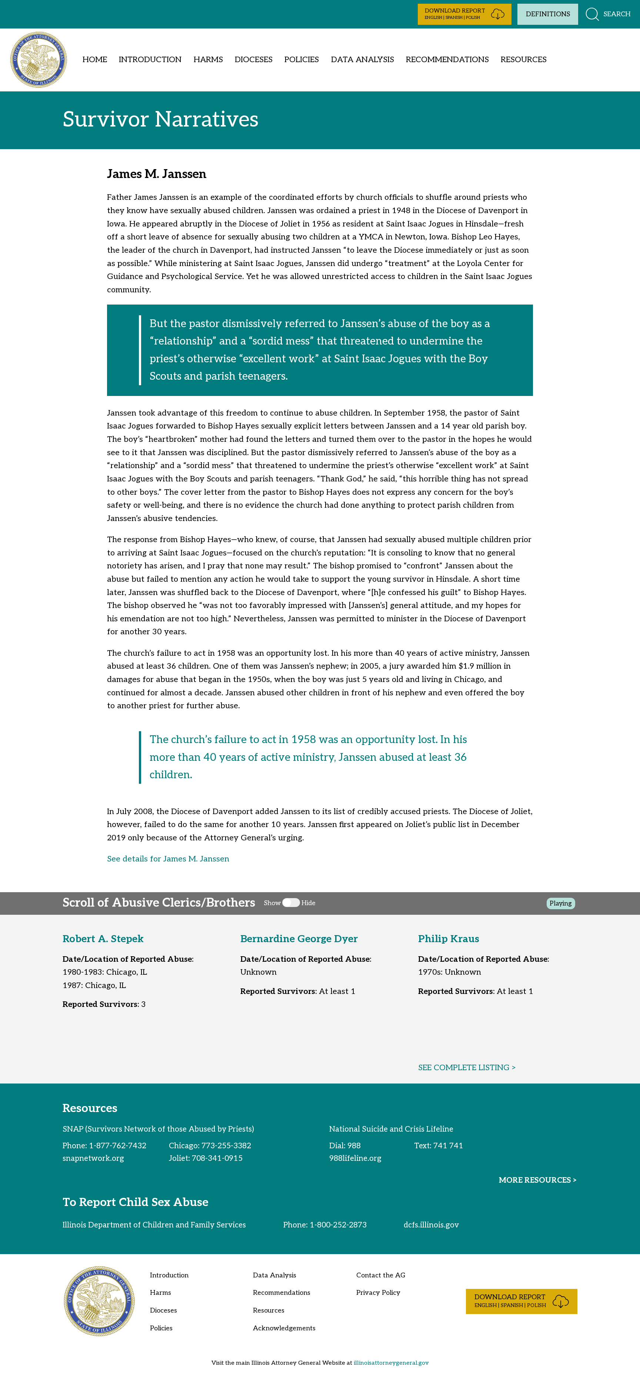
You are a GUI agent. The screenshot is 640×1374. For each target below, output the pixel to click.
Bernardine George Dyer (299, 939)
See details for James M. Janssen (168, 859)
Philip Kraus (448, 939)
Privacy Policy (378, 1293)
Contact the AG (380, 1275)
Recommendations (447, 59)
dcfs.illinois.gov (431, 1225)
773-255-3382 (226, 1145)
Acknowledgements (284, 1328)
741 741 (448, 1145)
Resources (524, 59)
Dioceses (254, 59)
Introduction (150, 59)
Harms (208, 59)
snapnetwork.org (93, 1158)
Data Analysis (362, 59)
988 (354, 1145)
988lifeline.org (355, 1158)
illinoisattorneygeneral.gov (391, 1363)
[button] (464, 14)
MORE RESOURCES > (538, 1180)
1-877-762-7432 (117, 1145)
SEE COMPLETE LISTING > (467, 1067)
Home (95, 59)
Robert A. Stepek (103, 939)
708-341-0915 (217, 1158)
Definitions (548, 14)
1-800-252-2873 (338, 1225)
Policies (301, 59)
